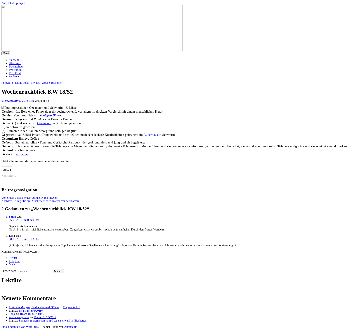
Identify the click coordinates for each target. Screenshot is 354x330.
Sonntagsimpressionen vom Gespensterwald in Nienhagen (52, 320)
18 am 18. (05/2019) (45, 317)
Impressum (15, 69)
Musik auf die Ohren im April (29, 197)
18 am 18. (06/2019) (31, 310)
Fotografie (7, 82)
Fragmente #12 (71, 307)
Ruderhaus (151, 134)
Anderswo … (17, 76)
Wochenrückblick (52, 82)
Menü (6, 53)
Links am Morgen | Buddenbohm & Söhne (34, 307)
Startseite (14, 59)
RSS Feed (15, 73)
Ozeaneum (44, 123)
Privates (35, 82)
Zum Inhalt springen (13, 3)
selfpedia (22, 154)
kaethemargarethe (19, 317)
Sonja (12, 216)
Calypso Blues (50, 115)
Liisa (31, 100)
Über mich (15, 63)
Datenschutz (16, 66)
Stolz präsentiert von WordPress (20, 326)
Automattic (70, 326)
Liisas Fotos (22, 82)
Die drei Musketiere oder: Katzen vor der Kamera (40, 201)
